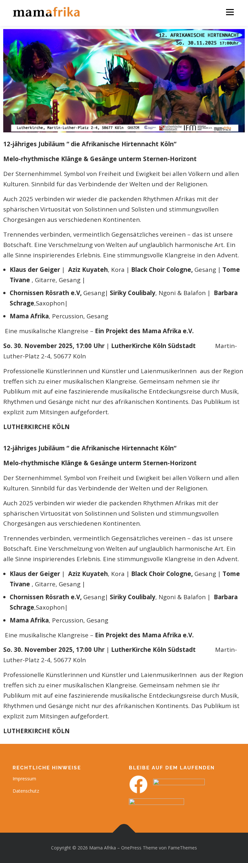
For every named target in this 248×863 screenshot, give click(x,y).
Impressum (24, 779)
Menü (229, 12)
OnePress (131, 848)
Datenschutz (26, 791)
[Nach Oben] (124, 832)
